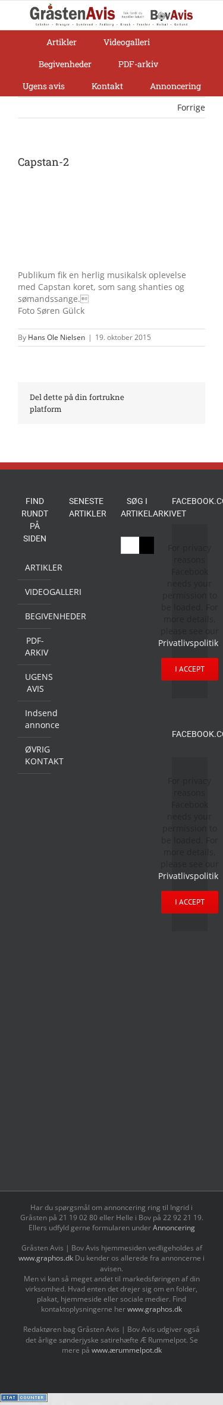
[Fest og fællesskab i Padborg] (85, 771)
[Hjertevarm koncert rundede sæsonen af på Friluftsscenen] (85, 744)
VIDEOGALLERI (35, 591)
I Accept (190, 669)
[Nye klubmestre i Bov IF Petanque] (85, 799)
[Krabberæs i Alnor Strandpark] (85, 1021)
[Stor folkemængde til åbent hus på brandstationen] (85, 1125)
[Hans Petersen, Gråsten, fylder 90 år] (85, 1095)
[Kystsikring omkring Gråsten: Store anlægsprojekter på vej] (85, 927)
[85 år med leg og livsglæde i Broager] (85, 707)
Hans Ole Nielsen (56, 337)
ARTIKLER (35, 567)
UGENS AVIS (35, 682)
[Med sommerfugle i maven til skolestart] (85, 955)
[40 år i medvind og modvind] (85, 1153)
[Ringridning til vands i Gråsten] (85, 826)
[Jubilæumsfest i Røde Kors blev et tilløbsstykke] (85, 900)
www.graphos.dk (46, 1258)
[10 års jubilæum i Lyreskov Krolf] (85, 863)
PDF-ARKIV (35, 646)
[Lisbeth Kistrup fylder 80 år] (85, 1061)
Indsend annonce (35, 718)
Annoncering (174, 1228)
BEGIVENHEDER (35, 616)
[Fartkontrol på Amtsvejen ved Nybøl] (85, 549)
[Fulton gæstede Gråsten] (85, 646)
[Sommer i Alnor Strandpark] (85, 984)
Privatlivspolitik (188, 642)
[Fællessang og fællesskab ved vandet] (85, 620)
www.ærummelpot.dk (127, 1350)
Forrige (191, 107)
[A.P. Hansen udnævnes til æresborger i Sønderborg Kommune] (85, 584)
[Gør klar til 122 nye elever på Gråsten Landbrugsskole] (85, 672)
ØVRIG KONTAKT (35, 755)
